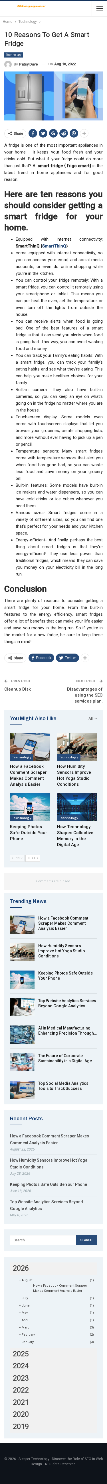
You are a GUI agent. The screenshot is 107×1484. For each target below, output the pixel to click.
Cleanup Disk (17, 689)
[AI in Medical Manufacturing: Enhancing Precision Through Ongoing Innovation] (22, 1035)
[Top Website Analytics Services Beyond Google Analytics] (22, 1007)
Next (31, 858)
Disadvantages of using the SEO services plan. (85, 695)
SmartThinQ (54, 246)
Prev (18, 858)
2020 (21, 1414)
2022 (21, 1390)
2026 (21, 1268)
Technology (13, 54)
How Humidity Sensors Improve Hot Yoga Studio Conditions (61, 950)
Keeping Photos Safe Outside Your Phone (48, 1184)
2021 (21, 1402)
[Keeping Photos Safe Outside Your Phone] (30, 807)
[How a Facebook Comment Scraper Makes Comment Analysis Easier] (30, 747)
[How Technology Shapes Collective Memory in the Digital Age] (77, 807)
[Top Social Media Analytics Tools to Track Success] (22, 1090)
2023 (21, 1378)
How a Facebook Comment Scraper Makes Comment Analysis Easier (63, 923)
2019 (21, 1426)
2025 (21, 1354)
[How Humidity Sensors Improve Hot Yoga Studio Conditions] (77, 747)
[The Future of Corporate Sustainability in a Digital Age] (22, 1062)
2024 (21, 1366)
